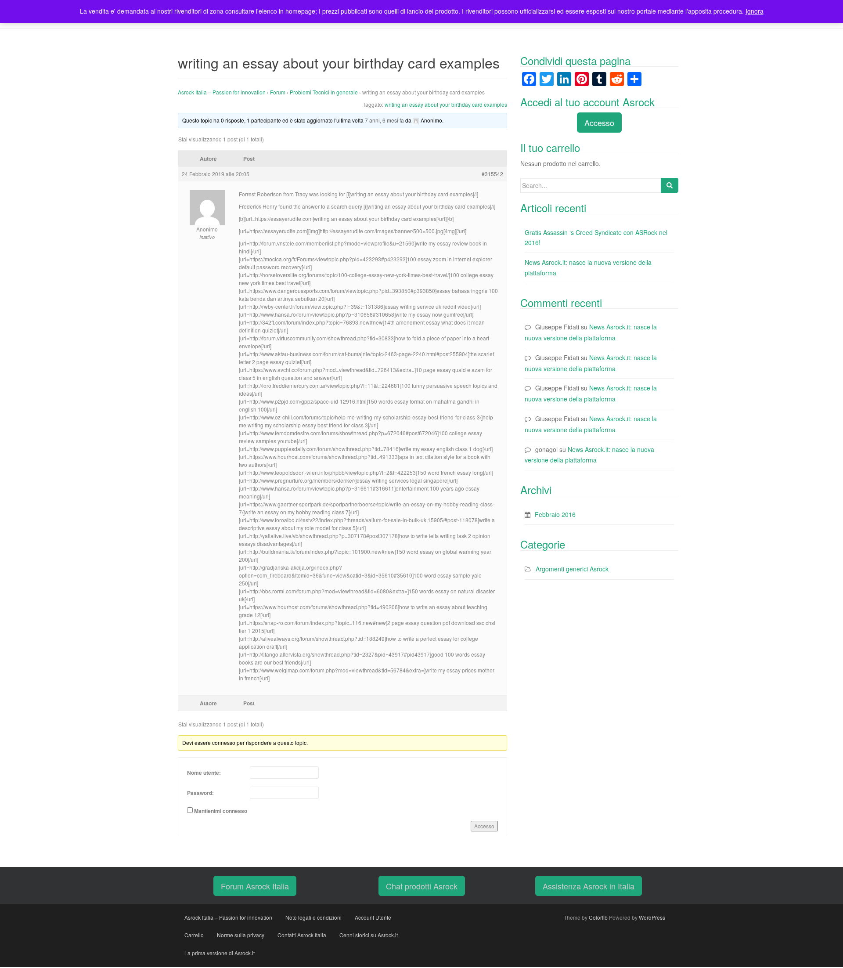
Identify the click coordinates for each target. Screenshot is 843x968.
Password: (200, 793)
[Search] (669, 185)
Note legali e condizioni (313, 917)
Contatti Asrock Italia (301, 935)
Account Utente (373, 917)
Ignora (755, 11)
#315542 (492, 173)
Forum (277, 92)
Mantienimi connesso (220, 811)
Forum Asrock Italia (255, 886)
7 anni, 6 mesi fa (384, 120)
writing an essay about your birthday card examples (446, 104)
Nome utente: (204, 773)
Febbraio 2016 (555, 514)
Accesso (484, 826)
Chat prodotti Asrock (422, 886)
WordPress (652, 917)
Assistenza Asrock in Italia (588, 886)
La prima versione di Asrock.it (219, 953)
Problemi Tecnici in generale (324, 92)
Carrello (194, 935)
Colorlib (598, 917)
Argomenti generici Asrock (572, 568)
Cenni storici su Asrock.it (368, 935)
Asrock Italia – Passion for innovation (222, 92)
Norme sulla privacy (240, 935)
